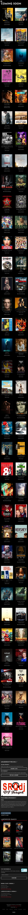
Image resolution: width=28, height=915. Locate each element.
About (7, 909)
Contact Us (11, 909)
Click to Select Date (6, 813)
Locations (15, 909)
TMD (16, 907)
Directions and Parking (6, 889)
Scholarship (20, 909)
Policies (24, 909)
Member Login (14, 768)
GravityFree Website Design (15, 905)
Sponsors (3, 909)
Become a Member (14, 775)
